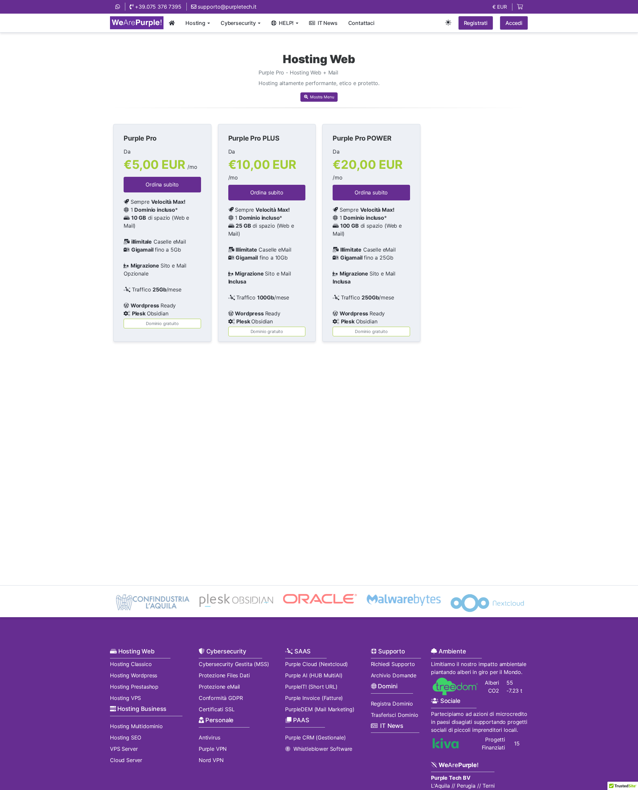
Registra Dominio (392, 703)
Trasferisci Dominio (394, 715)
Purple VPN (213, 748)
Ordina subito (162, 184)
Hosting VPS (125, 698)
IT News (391, 725)
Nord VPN (211, 760)
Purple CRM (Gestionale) (315, 737)
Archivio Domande (393, 675)
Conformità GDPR (221, 698)
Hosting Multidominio (136, 726)
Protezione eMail (219, 686)
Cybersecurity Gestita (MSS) (234, 664)
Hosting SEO (125, 737)
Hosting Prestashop (134, 686)
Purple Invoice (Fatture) (314, 698)
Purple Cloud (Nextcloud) (316, 664)
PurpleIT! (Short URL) (311, 686)
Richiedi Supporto (393, 664)
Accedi (513, 23)
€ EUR (499, 7)
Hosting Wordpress (133, 675)
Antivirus (209, 737)
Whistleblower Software (322, 748)
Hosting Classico (131, 664)
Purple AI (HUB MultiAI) (313, 675)
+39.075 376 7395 (157, 6)
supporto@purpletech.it (226, 6)
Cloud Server (126, 760)
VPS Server (124, 748)
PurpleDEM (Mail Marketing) (320, 709)
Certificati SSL (217, 709)
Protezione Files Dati (224, 675)
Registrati (475, 23)
